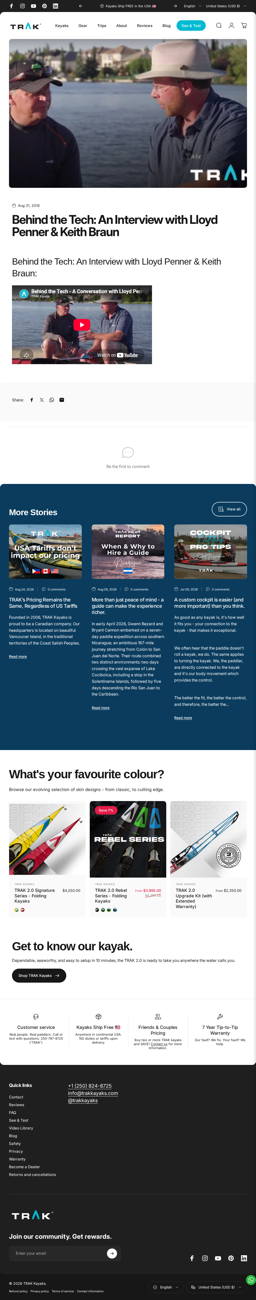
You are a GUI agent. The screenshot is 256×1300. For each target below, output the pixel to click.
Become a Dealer (24, 1166)
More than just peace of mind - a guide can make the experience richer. (128, 606)
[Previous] (80, 6)
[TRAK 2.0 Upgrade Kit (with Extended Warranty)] (208, 839)
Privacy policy (39, 1291)
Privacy (16, 1151)
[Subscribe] (112, 1253)
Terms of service (63, 1291)
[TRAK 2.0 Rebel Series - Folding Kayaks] (128, 839)
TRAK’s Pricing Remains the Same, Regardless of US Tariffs (43, 603)
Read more (18, 656)
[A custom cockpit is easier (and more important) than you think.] (210, 551)
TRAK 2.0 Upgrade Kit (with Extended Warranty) (194, 898)
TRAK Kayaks (24, 884)
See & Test (18, 1120)
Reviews (16, 1104)
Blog (13, 1135)
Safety (15, 1143)
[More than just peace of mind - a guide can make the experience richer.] (128, 551)
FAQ (12, 1112)
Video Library (21, 1128)
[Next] (175, 6)
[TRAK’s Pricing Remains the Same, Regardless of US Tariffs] (45, 551)
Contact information (90, 1291)
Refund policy (18, 1291)
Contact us (159, 1044)
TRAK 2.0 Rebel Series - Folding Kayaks (111, 896)
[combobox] (193, 6)
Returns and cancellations (32, 1174)
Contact (16, 1097)
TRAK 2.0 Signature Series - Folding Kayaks (34, 896)
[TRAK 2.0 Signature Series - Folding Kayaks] (47, 839)
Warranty (17, 1159)
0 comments (57, 589)
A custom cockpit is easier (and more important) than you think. (209, 603)
